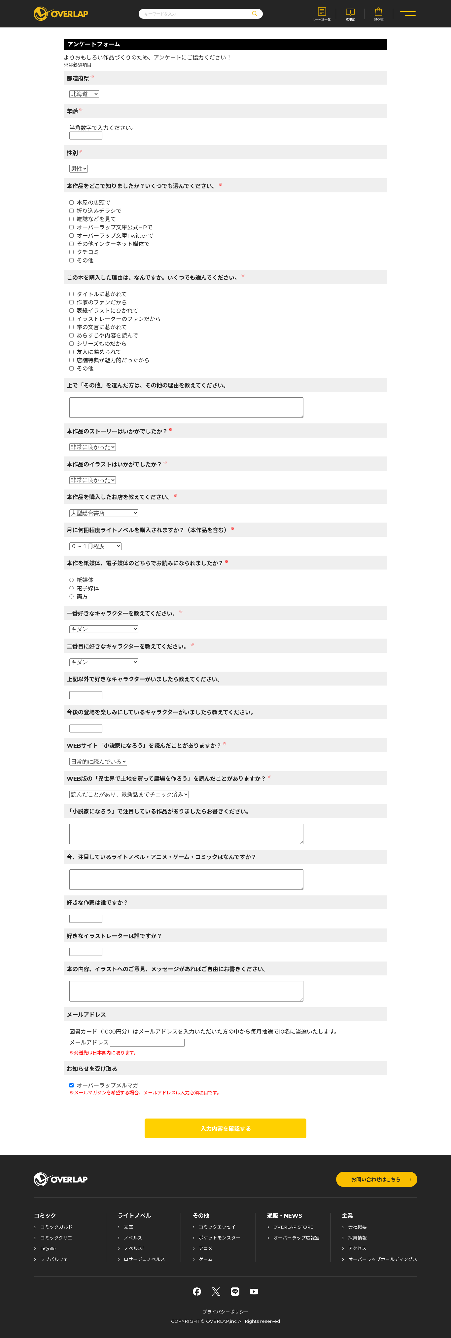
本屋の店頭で (93, 202)
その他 (85, 260)
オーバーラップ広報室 (296, 1238)
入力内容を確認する (225, 1128)
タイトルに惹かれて (102, 294)
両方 (82, 596)
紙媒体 (85, 579)
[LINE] (235, 1291)
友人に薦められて (99, 351)
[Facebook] (197, 1291)
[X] (216, 1291)
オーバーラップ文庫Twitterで (115, 235)
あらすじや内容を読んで (107, 335)
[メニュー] (408, 14)
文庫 (128, 1227)
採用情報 (357, 1238)
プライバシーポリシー (225, 1312)
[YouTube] (254, 1291)
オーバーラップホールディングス (382, 1259)
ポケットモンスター (219, 1238)
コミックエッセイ (217, 1227)
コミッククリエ (56, 1238)
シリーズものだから (102, 343)
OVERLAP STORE (293, 1227)
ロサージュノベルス (144, 1259)
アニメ (206, 1248)
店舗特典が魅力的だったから (113, 360)
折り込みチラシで (99, 210)
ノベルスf (134, 1248)
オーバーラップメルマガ (107, 1085)
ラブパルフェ (54, 1259)
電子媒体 (88, 588)
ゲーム (206, 1259)
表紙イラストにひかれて (107, 310)
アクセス (357, 1248)
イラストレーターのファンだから (119, 318)
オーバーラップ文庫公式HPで (115, 227)
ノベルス (133, 1238)
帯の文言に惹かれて (102, 327)
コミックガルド (56, 1227)
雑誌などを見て (96, 219)
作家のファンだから (102, 302)
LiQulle (48, 1248)
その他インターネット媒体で (113, 243)
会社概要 (357, 1227)
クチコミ (88, 252)
